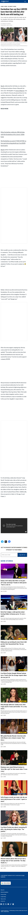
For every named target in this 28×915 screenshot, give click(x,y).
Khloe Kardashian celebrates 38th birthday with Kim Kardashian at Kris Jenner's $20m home (13, 134)
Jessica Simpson (19, 90)
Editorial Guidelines (4, 892)
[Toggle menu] (25, 1)
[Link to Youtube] (8, 904)
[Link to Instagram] (3, 904)
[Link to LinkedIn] (13, 904)
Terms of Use (3, 898)
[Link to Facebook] (1, 904)
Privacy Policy (3, 894)
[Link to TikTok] (10, 904)
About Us (2, 889)
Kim (24, 51)
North (2, 86)
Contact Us (3, 901)
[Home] (5, 1)
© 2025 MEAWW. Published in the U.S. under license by (11, 875)
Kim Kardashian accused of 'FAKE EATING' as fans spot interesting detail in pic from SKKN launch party (13, 143)
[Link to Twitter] (6, 904)
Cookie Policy (3, 896)
